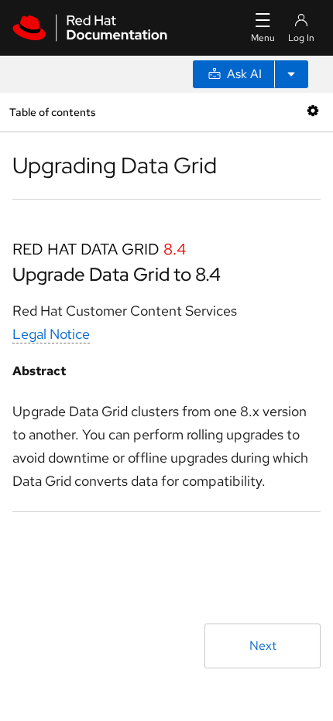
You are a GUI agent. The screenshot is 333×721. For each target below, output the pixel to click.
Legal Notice (51, 334)
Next (262, 645)
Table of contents (52, 111)
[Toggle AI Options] (291, 74)
